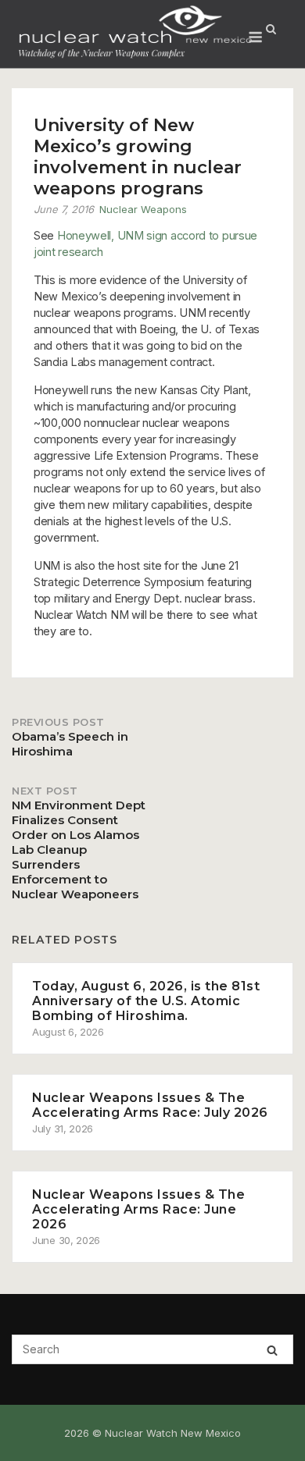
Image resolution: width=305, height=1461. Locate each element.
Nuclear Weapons (143, 209)
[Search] (272, 1350)
